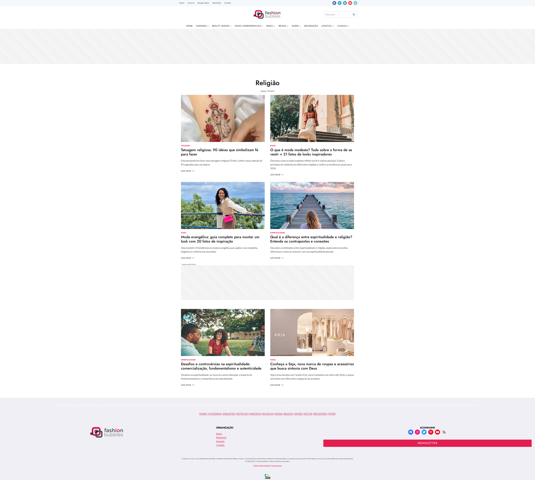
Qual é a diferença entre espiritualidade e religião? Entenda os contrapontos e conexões (311, 239)
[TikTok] (355, 3)
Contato (228, 3)
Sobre (181, 3)
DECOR (308, 413)
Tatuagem (185, 145)
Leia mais (187, 171)
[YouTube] (350, 3)
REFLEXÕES (320, 413)
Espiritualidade (277, 233)
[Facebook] (334, 3)
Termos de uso (276, 466)
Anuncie (191, 3)
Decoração (311, 25)
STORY (332, 413)
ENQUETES (229, 413)
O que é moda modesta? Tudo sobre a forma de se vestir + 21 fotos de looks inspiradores (311, 152)
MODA (279, 413)
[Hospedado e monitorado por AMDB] (267, 476)
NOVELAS (267, 413)
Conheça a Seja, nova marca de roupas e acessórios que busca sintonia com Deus (312, 366)
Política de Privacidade (262, 466)
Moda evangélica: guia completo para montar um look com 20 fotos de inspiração (220, 239)
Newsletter (216, 3)
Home (189, 25)
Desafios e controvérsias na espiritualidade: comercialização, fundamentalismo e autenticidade (221, 366)
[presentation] (223, 118)
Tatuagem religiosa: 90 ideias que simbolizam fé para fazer (219, 152)
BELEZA (288, 413)
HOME (203, 413)
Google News (203, 3)
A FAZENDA (214, 413)
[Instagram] (345, 3)
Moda (273, 145)
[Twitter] (339, 3)
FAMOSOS (255, 413)
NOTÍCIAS (242, 413)
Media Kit (221, 437)
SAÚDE (298, 413)
